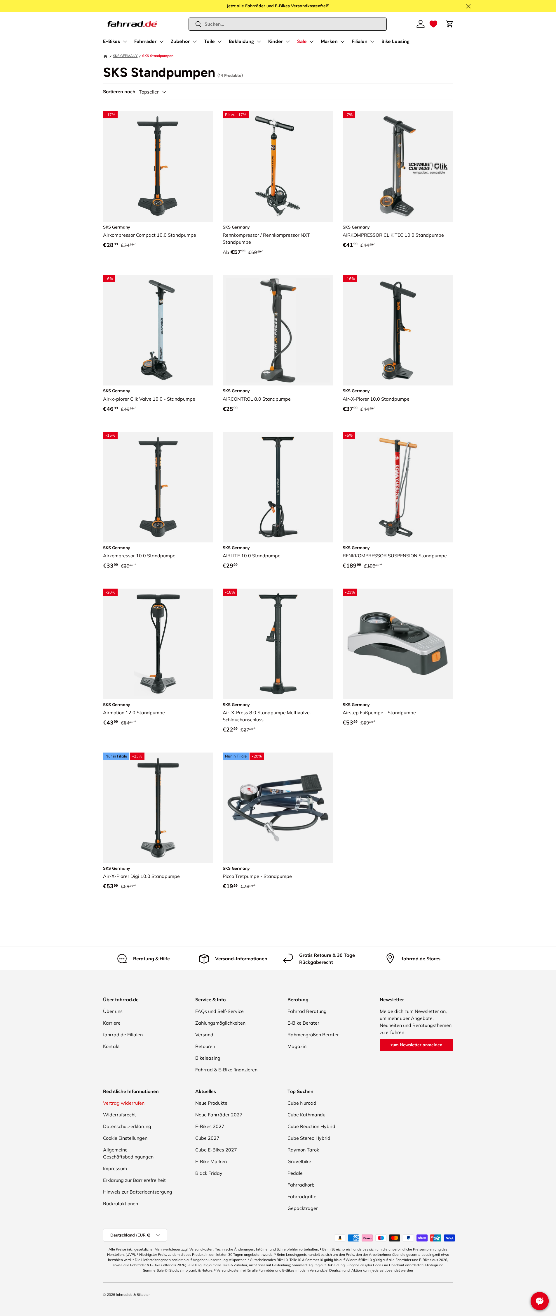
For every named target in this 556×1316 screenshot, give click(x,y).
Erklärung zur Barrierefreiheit (134, 1180)
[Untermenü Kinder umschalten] (287, 41)
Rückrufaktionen (120, 1203)
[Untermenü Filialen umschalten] (372, 41)
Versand (204, 1034)
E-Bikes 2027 (209, 1126)
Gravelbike (299, 1161)
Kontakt (111, 1046)
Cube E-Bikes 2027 (216, 1150)
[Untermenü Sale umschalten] (311, 41)
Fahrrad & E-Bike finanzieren (226, 1070)
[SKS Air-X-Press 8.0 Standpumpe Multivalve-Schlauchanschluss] (278, 644)
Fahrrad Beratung (307, 1011)
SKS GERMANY (125, 55)
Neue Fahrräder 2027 (219, 1115)
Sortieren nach (119, 91)
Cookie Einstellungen (125, 1138)
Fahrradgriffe (301, 1196)
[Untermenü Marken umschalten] (342, 41)
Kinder (275, 41)
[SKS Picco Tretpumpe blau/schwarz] (278, 808)
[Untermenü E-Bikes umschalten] (124, 41)
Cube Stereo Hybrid (308, 1138)
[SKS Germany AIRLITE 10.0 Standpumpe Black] (278, 487)
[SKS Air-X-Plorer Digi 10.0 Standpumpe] (158, 808)
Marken (329, 41)
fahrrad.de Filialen (123, 1034)
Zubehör (180, 41)
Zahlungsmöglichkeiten (220, 1023)
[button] (433, 24)
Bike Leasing (395, 41)
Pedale (295, 1173)
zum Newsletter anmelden (416, 1044)
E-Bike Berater (303, 1023)
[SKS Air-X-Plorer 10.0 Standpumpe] (398, 330)
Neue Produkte (211, 1103)
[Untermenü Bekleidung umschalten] (258, 41)
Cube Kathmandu (306, 1115)
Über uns (113, 1011)
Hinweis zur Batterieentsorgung (137, 1192)
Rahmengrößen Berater (313, 1034)
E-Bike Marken (211, 1161)
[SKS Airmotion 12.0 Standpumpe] (158, 644)
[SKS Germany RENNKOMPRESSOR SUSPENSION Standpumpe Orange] (398, 487)
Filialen (359, 41)
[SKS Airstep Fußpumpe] (398, 644)
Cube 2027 (207, 1138)
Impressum (115, 1168)
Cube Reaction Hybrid (311, 1126)
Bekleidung (241, 41)
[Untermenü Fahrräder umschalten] (161, 41)
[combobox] (288, 24)
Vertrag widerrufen (123, 1103)
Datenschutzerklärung (127, 1126)
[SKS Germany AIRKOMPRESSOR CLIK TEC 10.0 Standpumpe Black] (398, 166)
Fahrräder (145, 41)
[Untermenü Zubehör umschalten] (194, 41)
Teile (209, 41)
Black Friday (208, 1173)
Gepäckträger (302, 1208)
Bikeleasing (207, 1058)
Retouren (205, 1046)
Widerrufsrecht (119, 1115)
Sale (302, 41)
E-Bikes (111, 41)
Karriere (112, 1023)
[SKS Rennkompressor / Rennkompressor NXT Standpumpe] (278, 166)
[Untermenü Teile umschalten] (219, 41)
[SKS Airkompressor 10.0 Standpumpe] (158, 487)
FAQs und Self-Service (219, 1011)
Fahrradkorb (301, 1185)
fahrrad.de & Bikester (133, 1294)
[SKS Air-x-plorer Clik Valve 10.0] (158, 330)
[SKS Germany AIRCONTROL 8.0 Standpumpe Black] (278, 330)
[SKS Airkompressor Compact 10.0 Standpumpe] (158, 166)
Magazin (296, 1046)
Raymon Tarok (303, 1150)
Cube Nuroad (301, 1103)
